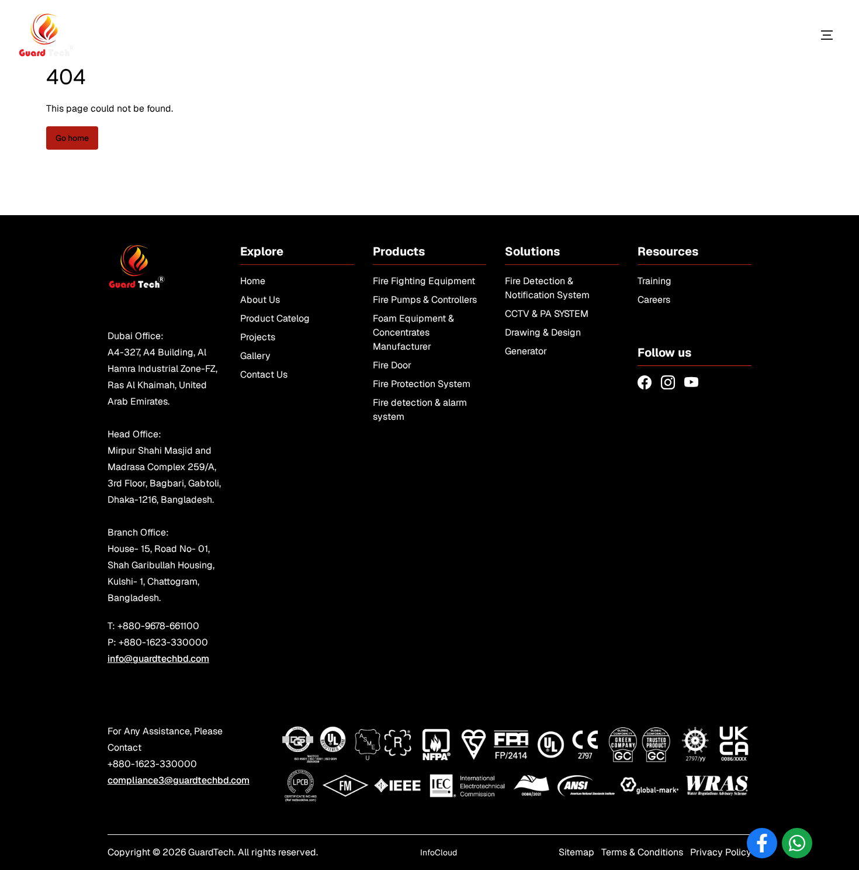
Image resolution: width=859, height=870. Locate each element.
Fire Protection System (421, 384)
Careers (654, 300)
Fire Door (392, 365)
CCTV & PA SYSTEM (546, 314)
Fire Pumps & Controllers (425, 300)
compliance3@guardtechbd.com (179, 780)
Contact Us (264, 374)
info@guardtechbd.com (158, 658)
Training (654, 281)
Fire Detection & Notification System (547, 288)
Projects (257, 337)
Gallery (255, 356)
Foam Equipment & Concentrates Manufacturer (413, 332)
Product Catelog (275, 318)
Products (773, 35)
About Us (260, 300)
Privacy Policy (720, 852)
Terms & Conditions (642, 852)
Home (252, 281)
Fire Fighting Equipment (424, 281)
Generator (526, 351)
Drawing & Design (543, 332)
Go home (72, 138)
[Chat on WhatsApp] (797, 843)
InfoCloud (438, 852)
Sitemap (576, 852)
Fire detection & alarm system (420, 409)
